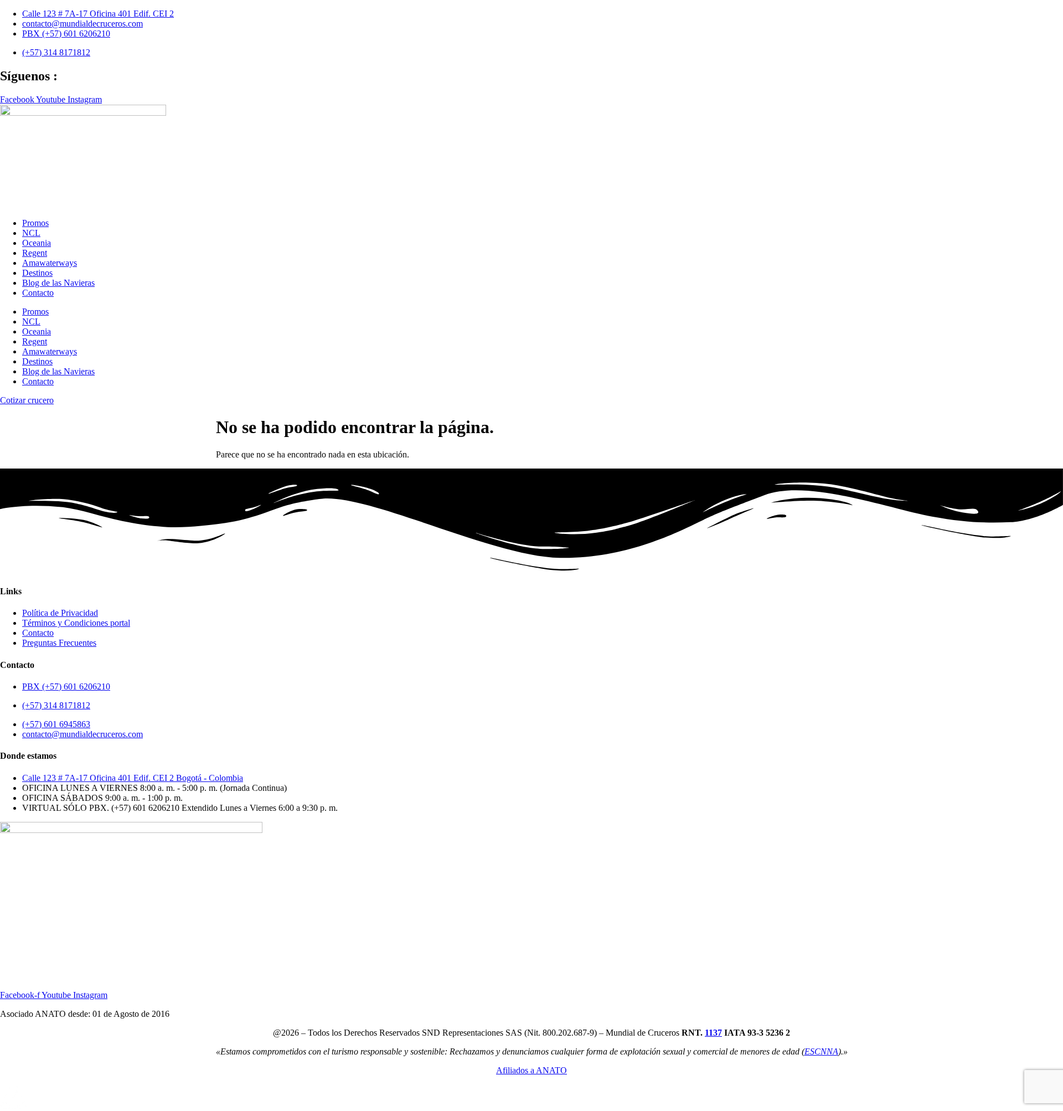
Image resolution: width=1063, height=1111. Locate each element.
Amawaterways (49, 263)
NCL (31, 233)
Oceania (36, 243)
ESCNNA (821, 1051)
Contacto (38, 292)
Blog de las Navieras (58, 282)
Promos (35, 223)
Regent (34, 253)
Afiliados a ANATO (531, 1070)
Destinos (37, 272)
